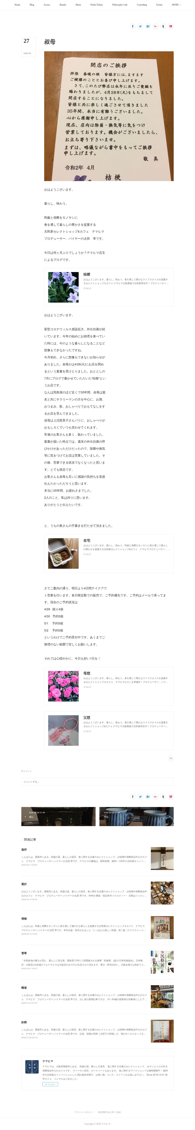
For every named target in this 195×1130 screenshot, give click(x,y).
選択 (24, 884)
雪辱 (24, 953)
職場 (24, 987)
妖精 (24, 1022)
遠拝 (24, 849)
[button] (17, 5)
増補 (24, 918)
